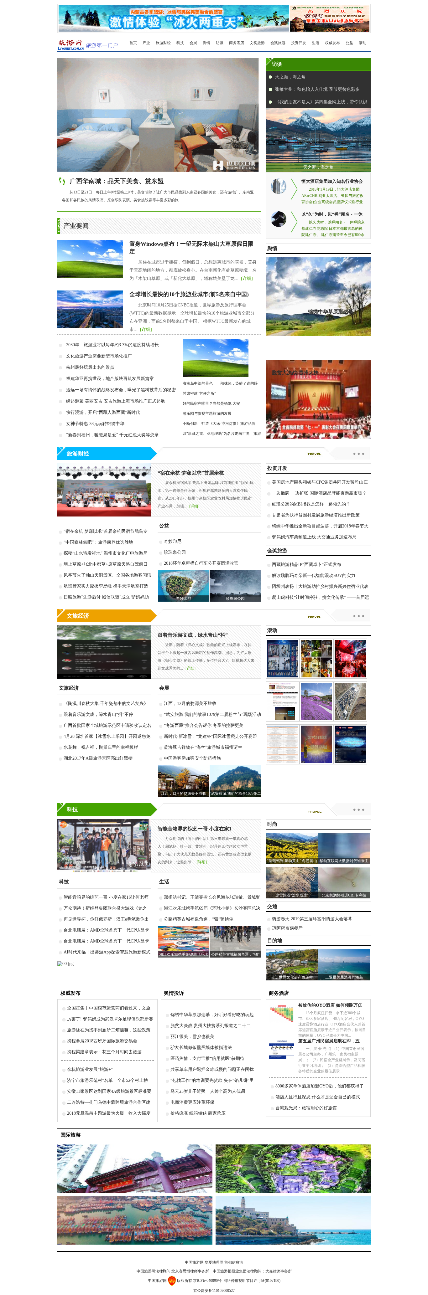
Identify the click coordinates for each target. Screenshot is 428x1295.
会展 (193, 43)
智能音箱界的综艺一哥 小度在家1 (195, 828)
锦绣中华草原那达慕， (333, 311)
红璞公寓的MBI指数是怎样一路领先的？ (311, 504)
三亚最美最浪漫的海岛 (344, 977)
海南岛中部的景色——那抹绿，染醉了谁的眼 (220, 383)
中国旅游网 (194, 1262)
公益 (349, 43)
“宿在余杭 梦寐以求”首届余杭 (191, 472)
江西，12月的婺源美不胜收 (190, 703)
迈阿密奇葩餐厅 (287, 928)
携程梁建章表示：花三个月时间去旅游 (104, 1052)
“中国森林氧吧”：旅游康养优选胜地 (98, 542)
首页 (133, 43)
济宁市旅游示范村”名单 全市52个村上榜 (107, 1080)
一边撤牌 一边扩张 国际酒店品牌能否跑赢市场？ (319, 493)
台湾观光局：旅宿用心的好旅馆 (306, 1108)
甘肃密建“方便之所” (199, 393)
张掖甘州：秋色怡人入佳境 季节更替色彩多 (317, 89)
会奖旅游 (277, 43)
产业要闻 (76, 225)
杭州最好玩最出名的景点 (90, 367)
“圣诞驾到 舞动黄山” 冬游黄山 (292, 861)
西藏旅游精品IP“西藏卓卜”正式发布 (306, 564)
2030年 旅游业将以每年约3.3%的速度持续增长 (112, 344)
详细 (247, 278)
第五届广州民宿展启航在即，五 (329, 1041)
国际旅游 (70, 1135)
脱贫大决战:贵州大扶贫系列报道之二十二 (210, 1025)
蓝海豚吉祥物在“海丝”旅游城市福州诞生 (203, 747)
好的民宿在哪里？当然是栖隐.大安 (213, 403)
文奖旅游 (257, 43)
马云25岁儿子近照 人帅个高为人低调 (207, 1091)
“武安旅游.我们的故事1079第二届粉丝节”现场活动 (212, 714)
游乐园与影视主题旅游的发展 (207, 413)
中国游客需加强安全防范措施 (192, 758)
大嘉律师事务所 (278, 1271)
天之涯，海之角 (290, 77)
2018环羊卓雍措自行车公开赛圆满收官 (201, 563)
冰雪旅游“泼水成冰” (292, 895)
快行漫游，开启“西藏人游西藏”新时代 (103, 412)
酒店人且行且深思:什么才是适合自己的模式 (317, 1097)
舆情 (206, 43)
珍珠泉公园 (175, 552)
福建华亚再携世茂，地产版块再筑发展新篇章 (110, 378)
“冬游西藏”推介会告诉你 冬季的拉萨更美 (203, 725)
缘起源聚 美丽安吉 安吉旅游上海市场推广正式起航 (115, 401)
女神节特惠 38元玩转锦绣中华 (95, 423)
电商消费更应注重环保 (192, 1102)
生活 (315, 43)
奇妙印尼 (172, 541)
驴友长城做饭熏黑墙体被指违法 (201, 1047)
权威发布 (332, 43)
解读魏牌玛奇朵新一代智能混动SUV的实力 (313, 575)
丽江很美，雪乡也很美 (192, 1036)
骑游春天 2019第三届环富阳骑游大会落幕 (312, 919)
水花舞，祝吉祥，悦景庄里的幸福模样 (101, 747)
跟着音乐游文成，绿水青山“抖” (193, 635)
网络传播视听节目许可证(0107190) (251, 1280)
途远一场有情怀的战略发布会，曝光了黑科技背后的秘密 (121, 390)
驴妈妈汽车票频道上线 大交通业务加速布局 (314, 537)
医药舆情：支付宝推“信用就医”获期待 (207, 1058)
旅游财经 (163, 43)
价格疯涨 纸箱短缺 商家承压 (198, 1113)
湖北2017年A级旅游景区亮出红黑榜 (98, 758)
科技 (180, 43)
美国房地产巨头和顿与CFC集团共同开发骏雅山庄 (320, 482)
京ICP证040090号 (207, 1280)
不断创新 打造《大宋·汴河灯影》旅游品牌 (219, 423)
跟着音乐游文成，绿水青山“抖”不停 (98, 714)
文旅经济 (78, 616)
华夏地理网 (214, 1262)
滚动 (362, 43)
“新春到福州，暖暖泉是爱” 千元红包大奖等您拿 (112, 435)
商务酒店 (236, 43)
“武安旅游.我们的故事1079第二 (235, 793)
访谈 (219, 43)
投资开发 (298, 43)
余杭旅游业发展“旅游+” (90, 1069)
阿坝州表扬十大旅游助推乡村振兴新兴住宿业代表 (320, 586)
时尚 (272, 824)
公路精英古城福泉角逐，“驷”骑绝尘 (198, 919)
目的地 (274, 940)
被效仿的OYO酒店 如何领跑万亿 (330, 1005)
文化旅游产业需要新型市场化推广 (99, 356)
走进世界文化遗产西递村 (292, 977)
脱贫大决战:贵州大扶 (295, 372)
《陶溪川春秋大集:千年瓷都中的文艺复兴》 (106, 703)
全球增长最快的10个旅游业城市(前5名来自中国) (189, 294)
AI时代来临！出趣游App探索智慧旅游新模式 (107, 952)
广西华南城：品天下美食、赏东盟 (117, 180)
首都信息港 (233, 1262)
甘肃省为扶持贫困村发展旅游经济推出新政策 (316, 515)
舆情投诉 (174, 993)
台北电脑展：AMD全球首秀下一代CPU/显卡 (106, 930)
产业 (146, 43)
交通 (272, 906)
